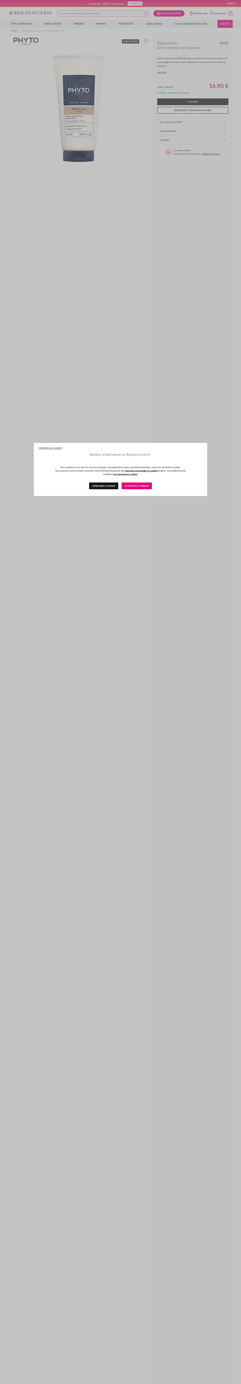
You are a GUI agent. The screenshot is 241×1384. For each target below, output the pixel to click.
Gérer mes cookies (103, 485)
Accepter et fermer (137, 485)
